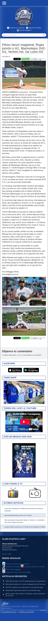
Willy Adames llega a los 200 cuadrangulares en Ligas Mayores (26, 581)
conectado (19, 355)
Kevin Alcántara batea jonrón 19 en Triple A (18, 515)
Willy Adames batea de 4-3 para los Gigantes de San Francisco (26, 584)
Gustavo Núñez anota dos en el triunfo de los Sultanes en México (25, 527)
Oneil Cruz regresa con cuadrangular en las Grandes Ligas (24, 587)
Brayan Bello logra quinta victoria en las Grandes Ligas (23, 590)
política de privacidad (26, 612)
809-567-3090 (6, 554)
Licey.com (24, 16)
